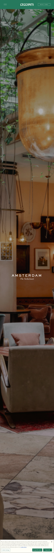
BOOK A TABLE (44, 4)
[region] (27, 546)
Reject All (47, 550)
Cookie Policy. (23, 547)
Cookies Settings (5, 550)
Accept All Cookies (37, 550)
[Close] (51, 541)
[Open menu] (5, 4)
